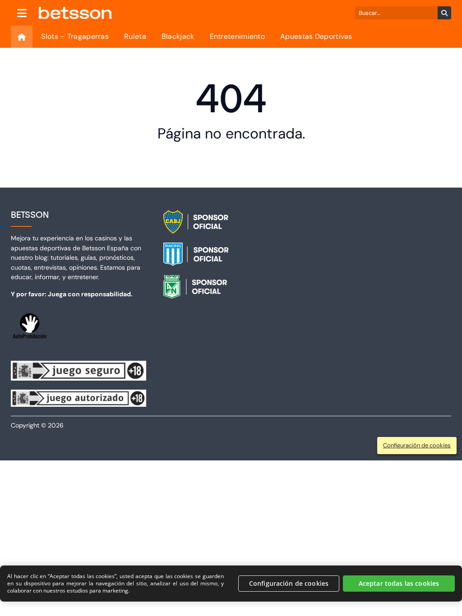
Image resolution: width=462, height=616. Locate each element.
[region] (231, 583)
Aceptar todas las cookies (399, 583)
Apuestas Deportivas (316, 36)
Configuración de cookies (288, 583)
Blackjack (178, 36)
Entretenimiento (237, 36)
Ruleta (135, 36)
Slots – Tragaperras (75, 36)
